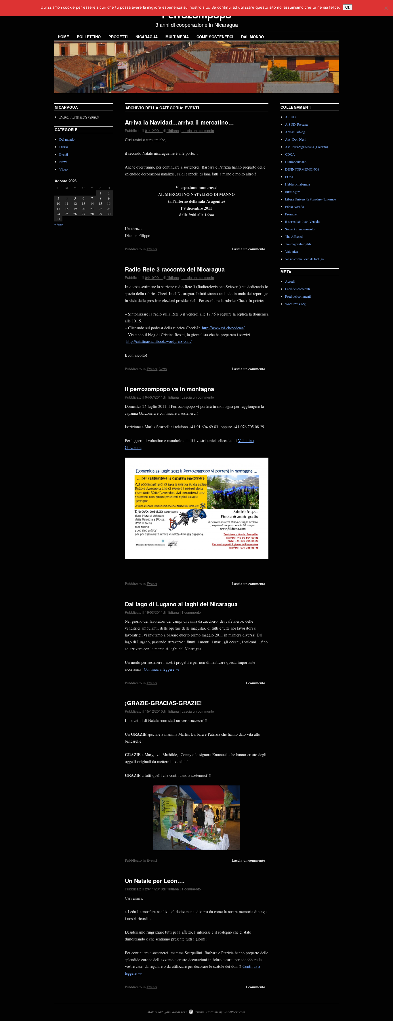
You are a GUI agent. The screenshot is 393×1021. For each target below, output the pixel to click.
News (163, 368)
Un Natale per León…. (155, 880)
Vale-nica (291, 251)
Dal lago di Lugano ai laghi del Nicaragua (181, 604)
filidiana (173, 130)
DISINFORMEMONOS (302, 169)
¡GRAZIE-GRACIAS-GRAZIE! (163, 703)
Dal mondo (252, 36)
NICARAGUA (147, 36)
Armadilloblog (295, 131)
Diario (63, 146)
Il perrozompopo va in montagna (169, 389)
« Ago (58, 224)
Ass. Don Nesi (295, 139)
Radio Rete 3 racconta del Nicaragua (175, 269)
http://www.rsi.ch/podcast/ (223, 327)
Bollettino (89, 36)
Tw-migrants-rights (298, 244)
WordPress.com (234, 1011)
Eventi (152, 248)
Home (63, 36)
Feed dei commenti (298, 296)
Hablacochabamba (297, 184)
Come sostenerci (215, 36)
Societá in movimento (299, 229)
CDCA (290, 154)
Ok (347, 7)
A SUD (290, 116)
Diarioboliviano (295, 161)
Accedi (290, 281)
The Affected (294, 236)
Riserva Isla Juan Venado (302, 221)
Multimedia (177, 36)
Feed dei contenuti (297, 288)
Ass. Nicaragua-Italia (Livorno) (306, 146)
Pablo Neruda (294, 206)
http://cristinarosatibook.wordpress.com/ (159, 341)
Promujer (291, 214)
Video (63, 169)
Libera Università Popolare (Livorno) (310, 199)
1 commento (191, 612)
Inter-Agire (292, 191)
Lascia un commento (198, 130)
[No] (386, 8)
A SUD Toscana (296, 124)
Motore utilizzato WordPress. (167, 1011)
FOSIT (290, 176)
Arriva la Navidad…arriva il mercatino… (179, 122)
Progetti (118, 36)
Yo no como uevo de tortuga (304, 259)
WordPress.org (295, 303)
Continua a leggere (162, 669)
